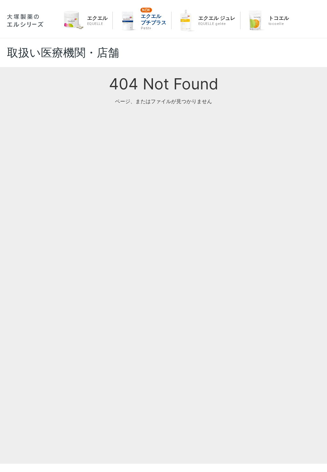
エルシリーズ (25, 20)
